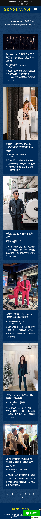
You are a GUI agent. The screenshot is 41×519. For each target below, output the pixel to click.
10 (22, 497)
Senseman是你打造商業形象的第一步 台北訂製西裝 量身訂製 (20, 58)
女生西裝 (9, 155)
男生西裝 (15, 321)
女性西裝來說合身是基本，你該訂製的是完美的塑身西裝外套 (19, 147)
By (24, 65)
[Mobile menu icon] (35, 9)
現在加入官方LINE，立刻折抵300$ (20, 1)
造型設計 (15, 65)
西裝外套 (9, 65)
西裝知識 (15, 155)
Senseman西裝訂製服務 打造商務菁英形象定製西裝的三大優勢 (20, 462)
